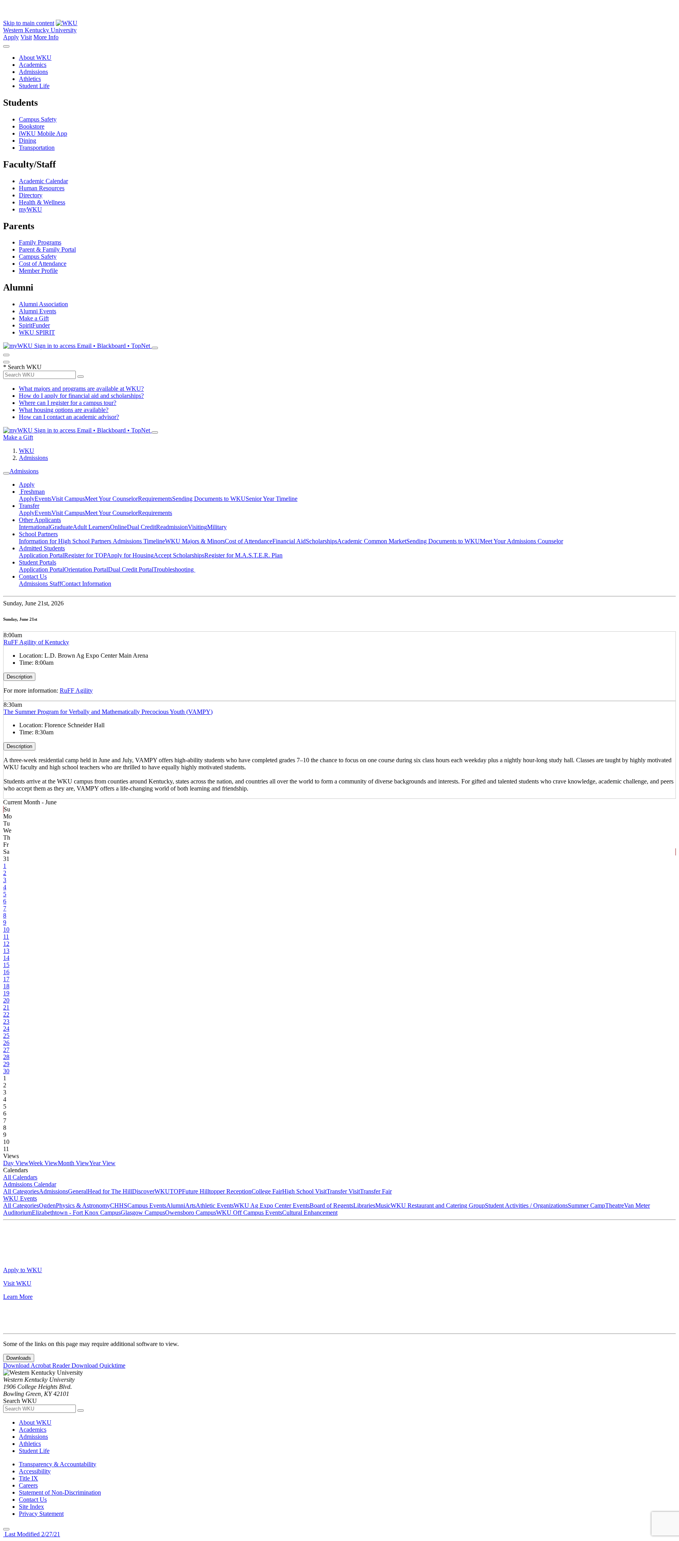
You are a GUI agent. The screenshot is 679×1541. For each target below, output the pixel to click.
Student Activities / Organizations (526, 1205)
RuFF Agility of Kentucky (36, 642)
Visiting (197, 527)
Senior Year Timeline (271, 498)
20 (6, 1000)
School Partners (38, 534)
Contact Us (33, 576)
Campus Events (146, 1205)
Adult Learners (91, 527)
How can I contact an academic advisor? (69, 417)
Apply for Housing (130, 555)
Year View (102, 1163)
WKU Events (20, 1198)
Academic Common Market (371, 541)
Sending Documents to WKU (209, 498)
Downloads (18, 1358)
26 (6, 1042)
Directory (30, 195)
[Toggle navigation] (6, 473)
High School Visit (304, 1191)
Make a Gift (34, 318)
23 (6, 1021)
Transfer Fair (376, 1191)
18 (6, 986)
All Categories (21, 1191)
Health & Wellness (42, 202)
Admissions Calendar (29, 1184)
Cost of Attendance (42, 263)
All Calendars (20, 1177)
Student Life (34, 86)
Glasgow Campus (143, 1212)
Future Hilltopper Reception (216, 1191)
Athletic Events (215, 1205)
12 (6, 943)
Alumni (175, 1205)
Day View (16, 1163)
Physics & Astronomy (83, 1205)
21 (6, 1007)
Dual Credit (141, 527)
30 (6, 1071)
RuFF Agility (76, 690)
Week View (43, 1163)
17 (6, 979)
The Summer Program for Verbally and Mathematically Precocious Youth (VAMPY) (108, 711)
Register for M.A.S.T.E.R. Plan (243, 555)
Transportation (37, 147)
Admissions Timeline (139, 541)
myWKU (30, 209)
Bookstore (31, 126)
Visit (26, 37)
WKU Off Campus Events (249, 1212)
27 (6, 1049)
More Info (46, 37)
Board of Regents (331, 1205)
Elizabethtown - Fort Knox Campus (76, 1212)
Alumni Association (43, 304)
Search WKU (22, 367)
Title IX (28, 1478)
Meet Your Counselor (111, 498)
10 (6, 929)
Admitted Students (42, 548)
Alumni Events (37, 311)
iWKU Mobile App (43, 133)
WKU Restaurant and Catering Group (438, 1205)
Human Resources (41, 188)
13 (6, 950)
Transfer (29, 505)
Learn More (18, 1296)
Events (43, 498)
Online (118, 527)
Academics (32, 64)
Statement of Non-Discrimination (60, 1492)
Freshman (32, 491)
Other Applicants (40, 520)
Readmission (172, 527)
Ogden (47, 1205)
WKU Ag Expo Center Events (272, 1205)
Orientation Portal (86, 569)
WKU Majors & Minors (195, 541)
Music (383, 1205)
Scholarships (321, 541)
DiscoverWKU (151, 1191)
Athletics (30, 78)
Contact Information (86, 583)
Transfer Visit (343, 1191)
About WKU (35, 57)
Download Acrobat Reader (37, 1365)
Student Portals (37, 562)
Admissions (33, 71)
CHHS (118, 1205)
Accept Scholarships (179, 555)
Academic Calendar (43, 181)
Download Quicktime (98, 1365)
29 (6, 1064)
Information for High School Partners (66, 541)
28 (6, 1057)
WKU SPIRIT (37, 332)
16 (6, 972)
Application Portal (41, 555)
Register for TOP (85, 555)
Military (217, 527)
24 (6, 1028)
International (34, 527)
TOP (176, 1191)
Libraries (364, 1205)
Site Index (31, 1506)
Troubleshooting (174, 569)
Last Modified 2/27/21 (31, 1534)
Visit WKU (17, 1283)
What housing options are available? (63, 409)
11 (6, 936)
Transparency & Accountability (57, 1464)
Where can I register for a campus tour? (67, 402)
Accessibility (35, 1471)
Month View (73, 1163)
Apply (11, 37)
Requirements (155, 498)
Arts (190, 1205)
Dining (27, 140)
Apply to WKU (22, 1270)
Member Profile (38, 270)
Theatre (614, 1205)
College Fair (266, 1191)
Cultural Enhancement (310, 1212)
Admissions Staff (40, 583)
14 (6, 957)
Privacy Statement (41, 1513)
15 (6, 965)
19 (6, 993)
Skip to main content (28, 23)
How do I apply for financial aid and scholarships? (81, 395)
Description (19, 677)
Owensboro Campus (190, 1212)
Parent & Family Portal (47, 249)
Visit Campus (68, 498)
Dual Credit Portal (130, 569)
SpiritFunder (34, 325)
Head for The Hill (110, 1191)
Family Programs (40, 242)
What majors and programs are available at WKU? (81, 388)
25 (6, 1035)
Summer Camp (586, 1205)
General (78, 1191)
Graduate (61, 527)
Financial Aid (289, 541)
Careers (28, 1485)
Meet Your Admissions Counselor (521, 541)
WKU (26, 450)
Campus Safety (38, 119)
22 (6, 1014)
